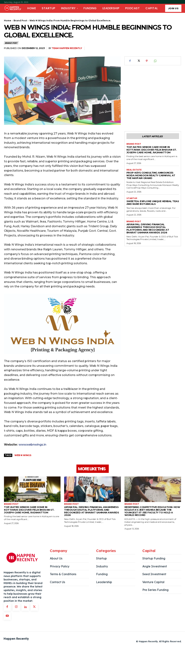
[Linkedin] (25, 607)
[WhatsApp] (155, 61)
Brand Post (20, 20)
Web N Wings (22, 455)
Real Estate (134, 170)
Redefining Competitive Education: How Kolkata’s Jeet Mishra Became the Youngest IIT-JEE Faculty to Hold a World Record (152, 511)
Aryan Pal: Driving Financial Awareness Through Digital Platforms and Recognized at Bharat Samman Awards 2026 (147, 228)
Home (7, 20)
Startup (131, 198)
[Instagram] (16, 607)
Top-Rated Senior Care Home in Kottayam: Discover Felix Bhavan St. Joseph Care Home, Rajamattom (151, 150)
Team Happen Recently (67, 48)
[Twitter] (138, 61)
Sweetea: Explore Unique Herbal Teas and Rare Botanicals (152, 202)
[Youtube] (7, 616)
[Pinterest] (146, 61)
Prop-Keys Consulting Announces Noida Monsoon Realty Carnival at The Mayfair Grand (150, 175)
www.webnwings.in (32, 444)
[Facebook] (130, 61)
